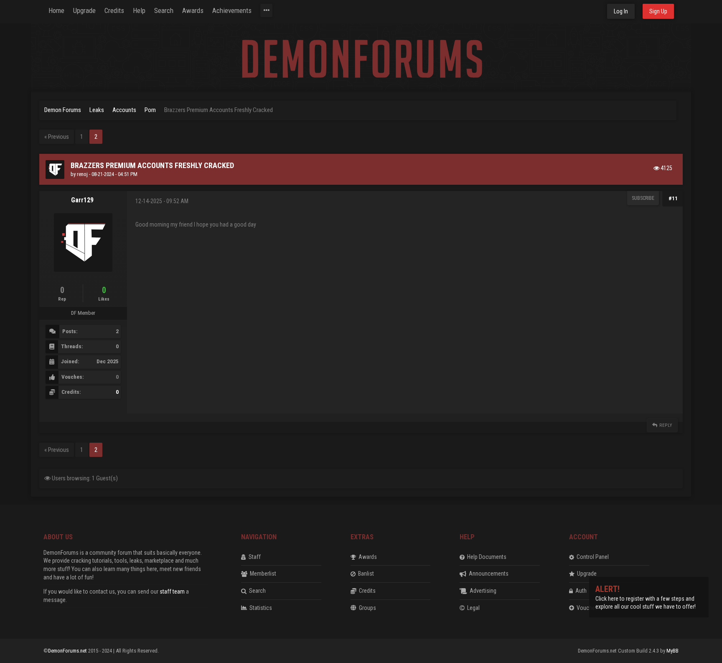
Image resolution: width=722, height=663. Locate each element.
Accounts (124, 110)
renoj (82, 174)
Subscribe (643, 198)
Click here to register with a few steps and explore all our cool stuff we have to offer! (645, 598)
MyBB (672, 651)
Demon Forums (62, 110)
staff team (172, 591)
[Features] (266, 10)
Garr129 (82, 200)
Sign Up (658, 11)
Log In (621, 11)
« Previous (56, 136)
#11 (673, 198)
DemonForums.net (68, 651)
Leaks (96, 110)
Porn (150, 110)
